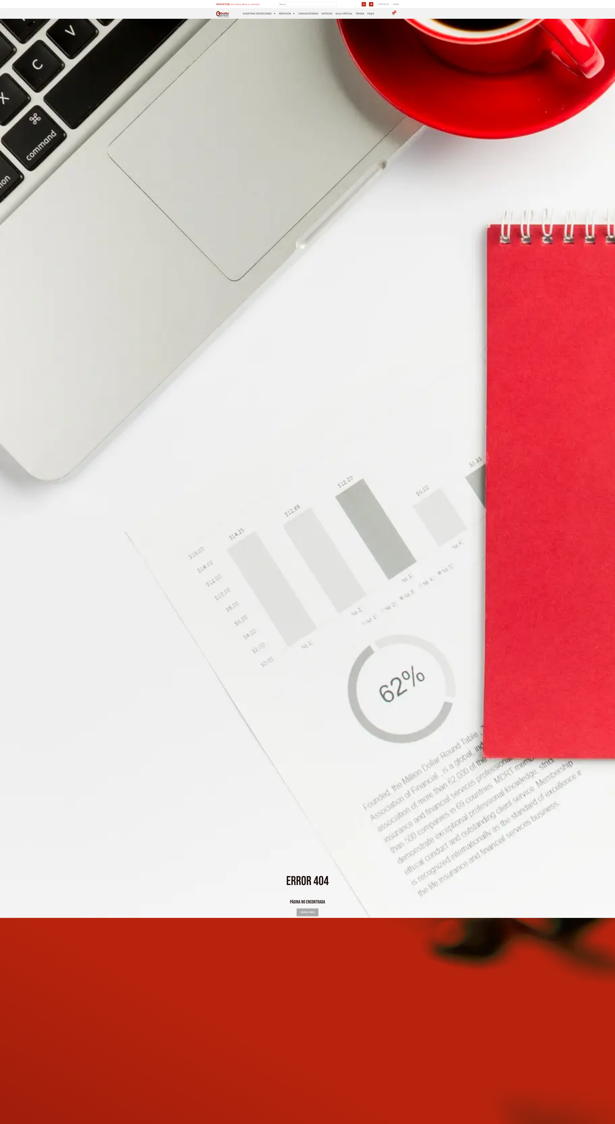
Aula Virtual (344, 13)
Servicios (285, 13)
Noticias (326, 13)
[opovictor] (222, 13)
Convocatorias (308, 13)
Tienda (360, 13)
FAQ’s (370, 13)
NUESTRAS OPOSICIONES (257, 13)
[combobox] (307, 4)
